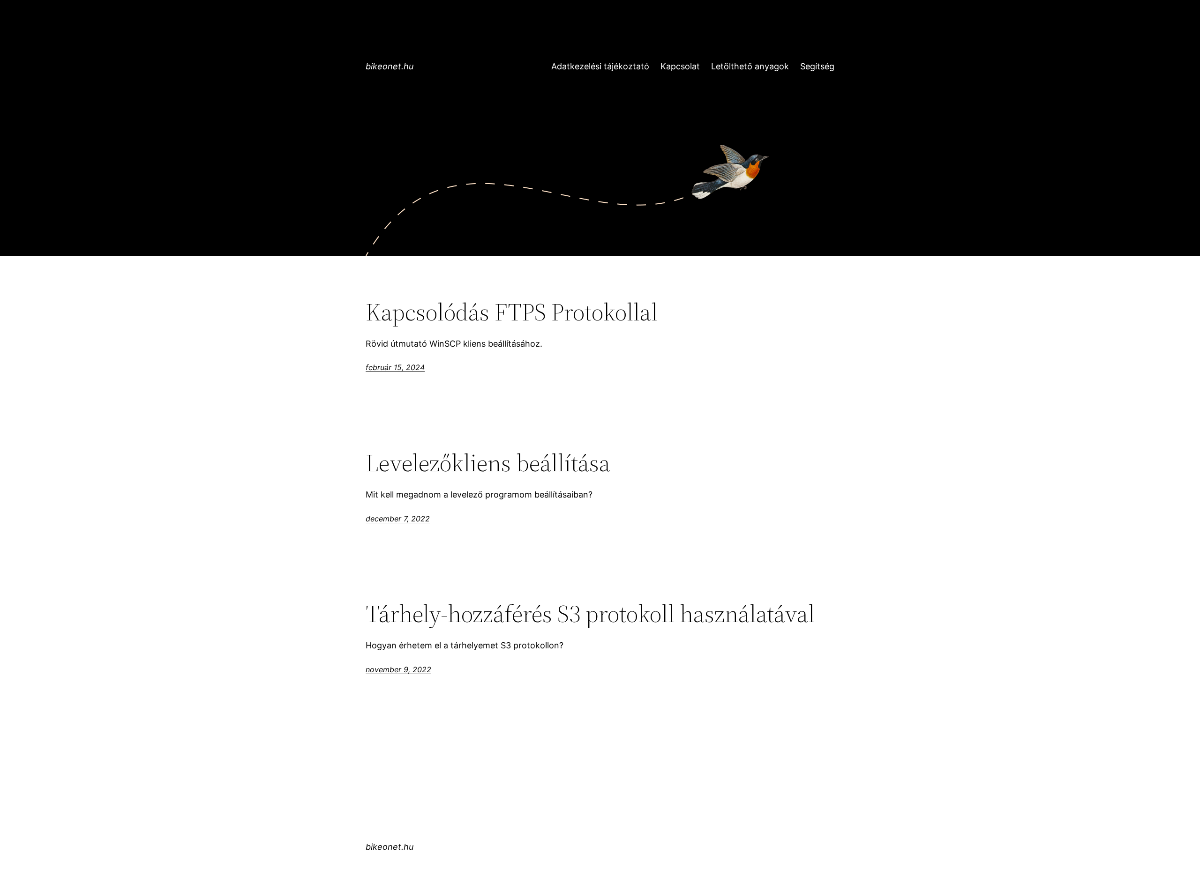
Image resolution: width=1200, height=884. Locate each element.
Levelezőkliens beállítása (488, 463)
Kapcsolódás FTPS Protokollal (512, 312)
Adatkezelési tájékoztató (600, 66)
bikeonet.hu (389, 66)
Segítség (817, 66)
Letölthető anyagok (750, 66)
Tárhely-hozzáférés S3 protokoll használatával (590, 614)
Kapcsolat (680, 66)
